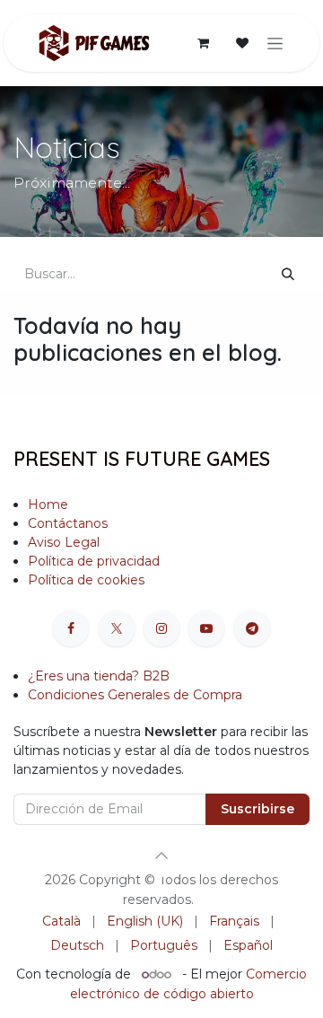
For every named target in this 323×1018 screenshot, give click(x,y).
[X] (117, 628)
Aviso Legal (64, 542)
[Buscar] (288, 274)
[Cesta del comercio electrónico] (203, 43)
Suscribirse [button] (257, 809)
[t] (252, 628)
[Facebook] (71, 628)
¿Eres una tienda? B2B (99, 676)
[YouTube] (206, 628)
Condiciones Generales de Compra (135, 695)
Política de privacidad (94, 561)
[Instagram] (161, 628)
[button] (161, 855)
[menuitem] (61, 921)
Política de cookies (88, 580)
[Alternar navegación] (275, 43)
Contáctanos (68, 523)
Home (48, 504)
